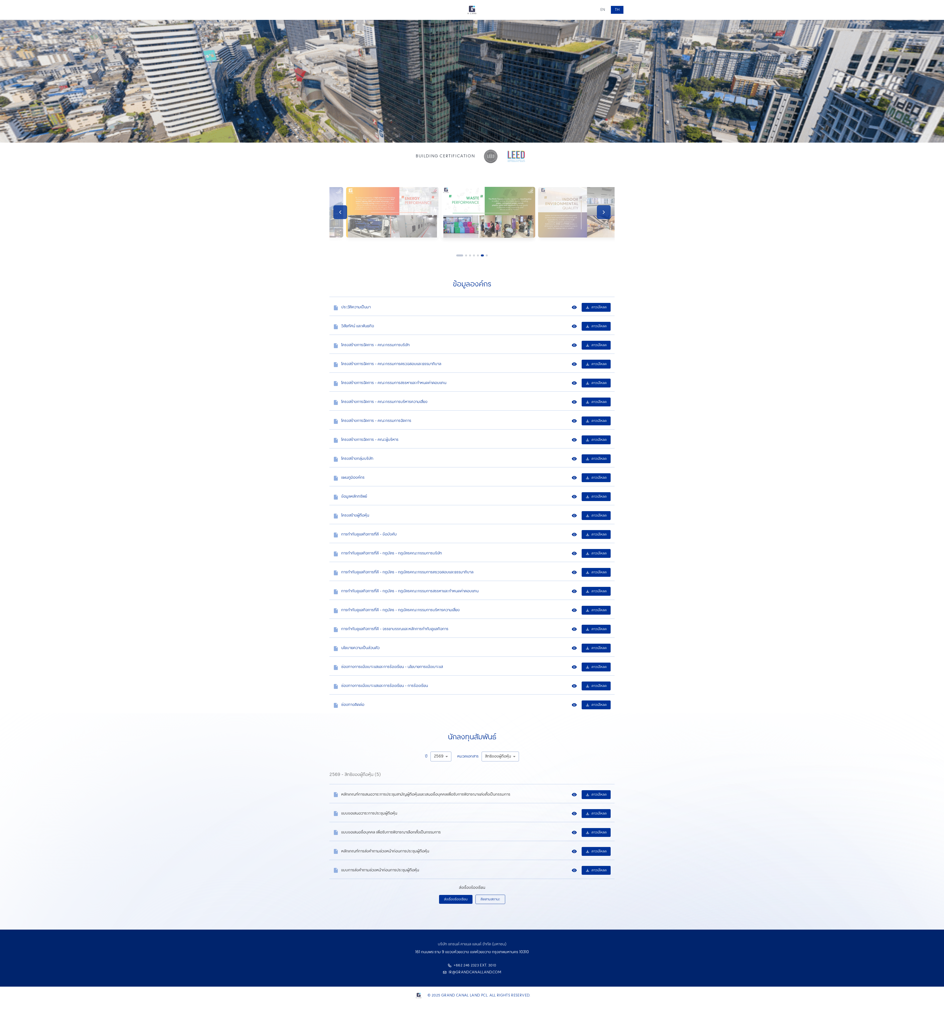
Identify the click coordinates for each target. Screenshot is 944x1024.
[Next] (604, 212)
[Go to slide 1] (457, 255)
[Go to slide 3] (465, 255)
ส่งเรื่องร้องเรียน (456, 899)
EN (602, 10)
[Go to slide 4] (469, 255)
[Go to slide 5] (473, 255)
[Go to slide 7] (484, 255)
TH (617, 10)
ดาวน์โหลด (599, 307)
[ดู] (574, 307)
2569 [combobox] (438, 756)
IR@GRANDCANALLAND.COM (475, 972)
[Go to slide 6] (477, 255)
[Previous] (340, 212)
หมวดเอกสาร (468, 756)
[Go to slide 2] (461, 255)
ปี (426, 756)
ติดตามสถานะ (490, 899)
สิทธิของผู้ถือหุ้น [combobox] (498, 756)
